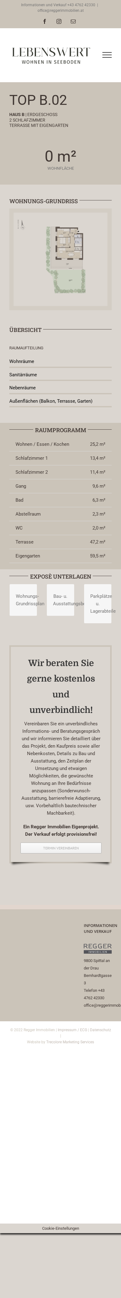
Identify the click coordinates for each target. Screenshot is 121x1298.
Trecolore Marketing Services (70, 1042)
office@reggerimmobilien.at (61, 10)
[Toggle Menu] (107, 55)
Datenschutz (100, 1030)
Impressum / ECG (72, 1030)
